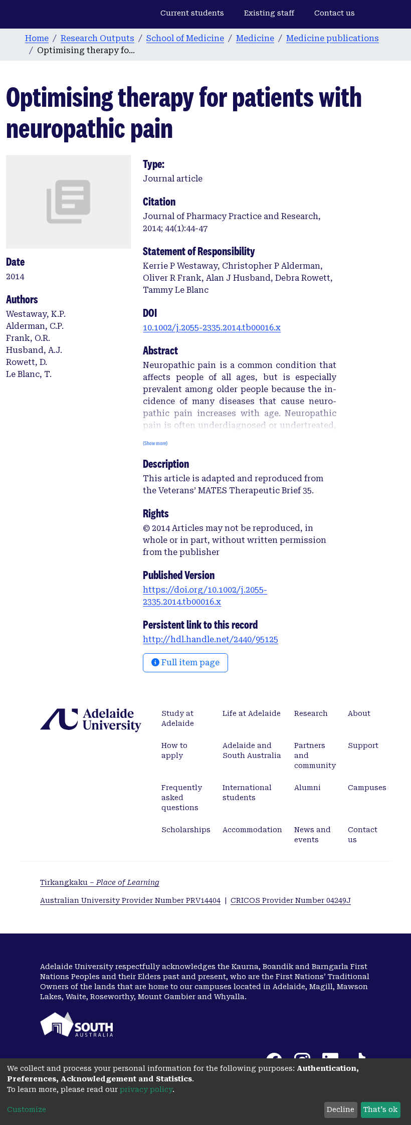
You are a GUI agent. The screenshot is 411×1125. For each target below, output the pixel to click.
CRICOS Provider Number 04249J (291, 900)
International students (247, 793)
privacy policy (146, 1089)
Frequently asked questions (181, 798)
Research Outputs (97, 38)
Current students (192, 13)
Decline (340, 1109)
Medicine (255, 38)
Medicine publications (332, 38)
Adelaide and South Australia (252, 750)
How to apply (174, 750)
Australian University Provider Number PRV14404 (130, 900)
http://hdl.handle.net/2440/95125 (210, 639)
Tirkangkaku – (99, 882)
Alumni (307, 788)
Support (363, 745)
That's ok (380, 1109)
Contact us (334, 13)
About (359, 713)
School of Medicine (185, 38)
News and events (312, 835)
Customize (26, 1109)
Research (311, 713)
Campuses (367, 788)
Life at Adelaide (252, 713)
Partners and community (315, 755)
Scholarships (186, 830)
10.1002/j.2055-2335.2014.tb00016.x (212, 327)
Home (37, 38)
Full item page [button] (189, 662)
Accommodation (252, 830)
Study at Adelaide (177, 718)
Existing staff (269, 13)
